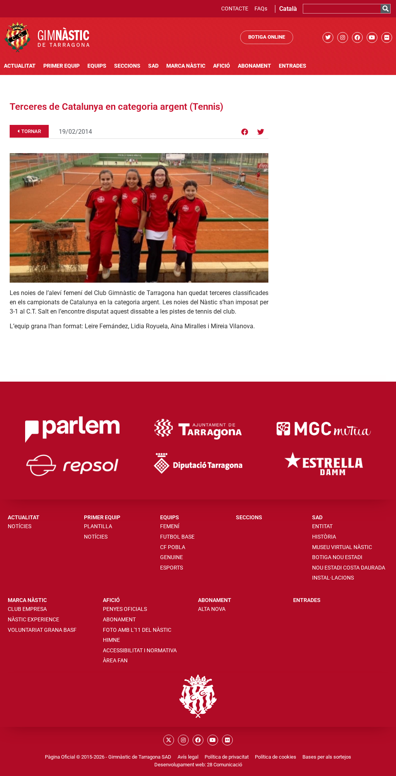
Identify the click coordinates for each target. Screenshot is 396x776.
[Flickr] (386, 37)
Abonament (254, 66)
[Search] (385, 8)
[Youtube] (372, 37)
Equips (96, 66)
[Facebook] (357, 37)
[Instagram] (342, 37)
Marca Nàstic (185, 66)
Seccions (127, 66)
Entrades (292, 66)
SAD (153, 66)
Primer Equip (61, 66)
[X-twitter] (168, 740)
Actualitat (20, 66)
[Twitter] (328, 37)
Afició (221, 66)
